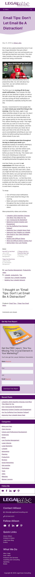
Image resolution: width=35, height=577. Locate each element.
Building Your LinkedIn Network (15, 280)
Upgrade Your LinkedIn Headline (15, 277)
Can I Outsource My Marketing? (17, 220)
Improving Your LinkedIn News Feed (18, 230)
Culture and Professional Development (14, 432)
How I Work (7, 555)
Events (5, 542)
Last (3, 375)
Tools (3, 471)
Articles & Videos (8, 538)
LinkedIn (7, 275)
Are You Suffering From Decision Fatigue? (15, 412)
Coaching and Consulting (11, 560)
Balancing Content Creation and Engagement (16, 409)
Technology (5, 468)
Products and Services (10, 557)
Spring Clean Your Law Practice (17, 243)
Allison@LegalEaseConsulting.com (16, 512)
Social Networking (8, 462)
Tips (20, 275)
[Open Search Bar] (31, 9)
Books (5, 564)
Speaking (6, 562)
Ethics (4, 437)
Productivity (27, 270)
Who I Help (6, 553)
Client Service (6, 429)
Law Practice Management (13, 270)
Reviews (4, 460)
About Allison (7, 536)
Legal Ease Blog (8, 540)
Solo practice (6, 465)
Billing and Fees (7, 426)
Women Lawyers (7, 479)
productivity (15, 275)
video (4, 272)
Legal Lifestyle (6, 443)
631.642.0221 (9, 516)
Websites (5, 476)
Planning (4, 454)
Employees (5, 435)
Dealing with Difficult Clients (16, 238)
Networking (5, 451)
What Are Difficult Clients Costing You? (19, 241)
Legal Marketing (7, 446)
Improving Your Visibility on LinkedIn (18, 232)
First (3, 368)
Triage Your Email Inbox (8, 259)
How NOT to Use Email (8, 251)
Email (6, 379)
